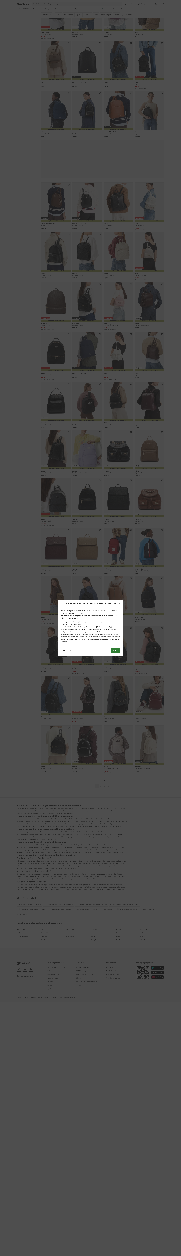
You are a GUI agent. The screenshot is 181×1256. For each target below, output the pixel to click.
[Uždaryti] (119, 603)
